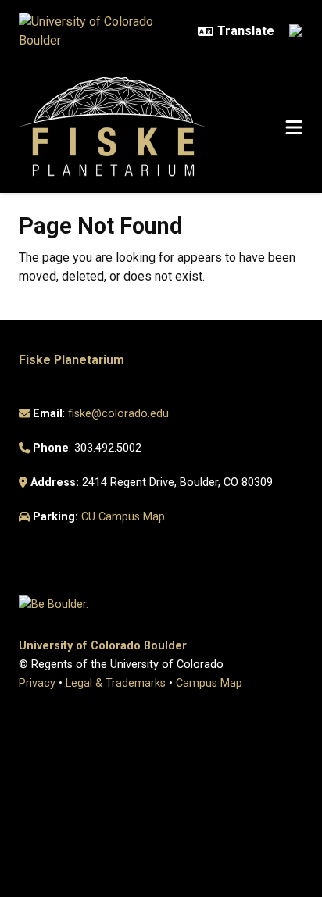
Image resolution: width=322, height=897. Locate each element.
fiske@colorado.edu (118, 413)
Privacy (37, 683)
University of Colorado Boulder (103, 645)
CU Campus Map (123, 517)
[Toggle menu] (293, 128)
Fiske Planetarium (71, 359)
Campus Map (209, 683)
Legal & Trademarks (116, 683)
